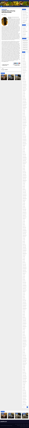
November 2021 (24, 140)
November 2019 (24, 177)
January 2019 (24, 192)
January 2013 (24, 302)
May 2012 (24, 314)
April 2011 (24, 334)
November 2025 (24, 67)
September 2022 (24, 125)
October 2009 (24, 361)
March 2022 (24, 134)
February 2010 (24, 355)
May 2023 (24, 113)
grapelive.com (3, 421)
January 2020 (24, 174)
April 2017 (24, 224)
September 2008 (24, 381)
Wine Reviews (6, 9)
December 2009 (24, 358)
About (7, 6)
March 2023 (24, 116)
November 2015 (24, 250)
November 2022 (24, 122)
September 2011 (24, 326)
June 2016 (24, 239)
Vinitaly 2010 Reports (25, 31)
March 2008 (24, 390)
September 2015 (24, 253)
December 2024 (24, 84)
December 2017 (24, 212)
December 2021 (24, 139)
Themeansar (11, 425)
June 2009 (24, 367)
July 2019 (24, 183)
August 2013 (24, 291)
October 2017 (24, 215)
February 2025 (24, 81)
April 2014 (24, 279)
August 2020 (24, 163)
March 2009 (24, 372)
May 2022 (24, 131)
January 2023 (24, 119)
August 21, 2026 (25, 416)
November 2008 (24, 378)
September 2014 (24, 271)
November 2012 (24, 305)
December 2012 (24, 303)
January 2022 (24, 137)
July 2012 (24, 311)
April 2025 (24, 78)
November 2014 (24, 268)
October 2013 (24, 288)
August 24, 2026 (4, 416)
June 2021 (24, 148)
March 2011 (24, 335)
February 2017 (24, 227)
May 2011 (24, 332)
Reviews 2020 (21, 425)
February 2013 (24, 300)
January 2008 (24, 393)
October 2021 (24, 142)
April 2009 (24, 370)
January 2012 (24, 320)
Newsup (8, 425)
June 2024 (24, 93)
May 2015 (24, 259)
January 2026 (24, 64)
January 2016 (24, 247)
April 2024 (24, 96)
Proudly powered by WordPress (3, 425)
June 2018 (24, 203)
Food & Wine (24, 28)
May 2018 (24, 204)
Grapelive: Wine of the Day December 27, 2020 (16, 65)
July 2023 (24, 110)
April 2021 (24, 151)
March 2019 (24, 189)
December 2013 (24, 285)
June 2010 (24, 349)
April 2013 (24, 297)
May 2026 (24, 58)
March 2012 (24, 317)
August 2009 (24, 364)
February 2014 (24, 282)
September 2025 (24, 70)
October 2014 (24, 270)
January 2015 (24, 265)
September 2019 (24, 180)
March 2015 (24, 262)
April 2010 (24, 352)
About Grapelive (24, 11)
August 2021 (24, 145)
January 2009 (24, 375)
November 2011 (24, 323)
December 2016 (24, 230)
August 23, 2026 (11, 416)
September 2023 (24, 107)
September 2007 (24, 399)
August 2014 (24, 273)
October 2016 (24, 233)
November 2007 (24, 396)
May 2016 (24, 241)
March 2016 (24, 244)
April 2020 (24, 169)
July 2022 (24, 128)
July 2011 (24, 329)
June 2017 (24, 221)
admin (7, 69)
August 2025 (24, 72)
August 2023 (24, 108)
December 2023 (24, 102)
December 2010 (24, 340)
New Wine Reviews (25, 20)
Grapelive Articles (25, 14)
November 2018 (24, 195)
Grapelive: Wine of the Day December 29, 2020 (5, 65)
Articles (4, 6)
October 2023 (24, 105)
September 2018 (24, 198)
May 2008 (24, 387)
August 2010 (24, 346)
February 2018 (24, 209)
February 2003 (24, 404)
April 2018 (24, 206)
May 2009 (24, 369)
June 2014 (24, 276)
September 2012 (24, 308)
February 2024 (24, 99)
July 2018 (24, 201)
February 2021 (24, 154)
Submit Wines (11, 6)
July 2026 (24, 55)
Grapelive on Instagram (25, 17)
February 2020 (24, 172)
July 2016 (24, 238)
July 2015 (24, 256)
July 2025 (24, 73)
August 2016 (24, 236)
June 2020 (24, 166)
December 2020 (24, 157)
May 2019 (24, 186)
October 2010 (24, 343)
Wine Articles (3, 9)
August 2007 (24, 401)
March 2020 (24, 171)
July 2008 (24, 384)
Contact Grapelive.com (25, 12)
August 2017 (24, 218)
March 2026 (24, 61)
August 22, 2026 (18, 416)
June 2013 (24, 294)
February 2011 (24, 337)
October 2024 (24, 87)
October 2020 (24, 160)
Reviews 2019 (18, 425)
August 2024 (24, 90)
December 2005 (24, 402)
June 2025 (24, 75)
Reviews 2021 (24, 425)
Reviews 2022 (27, 425)
